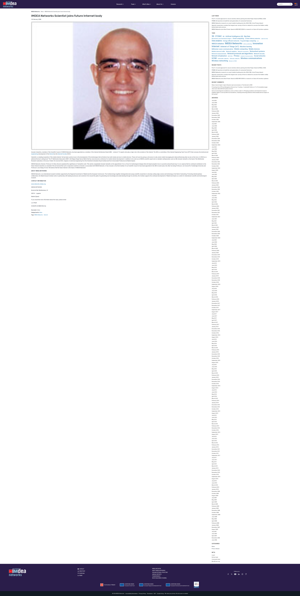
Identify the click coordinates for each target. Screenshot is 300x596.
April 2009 (214, 502)
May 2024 (214, 151)
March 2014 (215, 398)
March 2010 (215, 485)
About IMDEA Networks (158, 570)
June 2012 (214, 438)
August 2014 (215, 387)
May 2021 (214, 221)
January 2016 (215, 352)
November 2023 (216, 164)
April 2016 (214, 345)
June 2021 (214, 218)
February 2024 (215, 157)
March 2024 (215, 155)
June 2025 (214, 126)
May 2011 (214, 461)
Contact (81, 569)
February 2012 (215, 445)
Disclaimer (150, 593)
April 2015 (214, 371)
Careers (173, 4)
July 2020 (214, 240)
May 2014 (214, 394)
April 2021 (214, 223)
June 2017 (214, 316)
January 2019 (215, 276)
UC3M (214, 58)
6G (223, 36)
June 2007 (214, 533)
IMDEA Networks (38, 214)
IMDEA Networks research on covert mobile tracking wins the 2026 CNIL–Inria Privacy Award (237, 23)
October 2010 (215, 474)
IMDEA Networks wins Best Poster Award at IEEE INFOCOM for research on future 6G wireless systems (240, 29)
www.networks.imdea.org (38, 184)
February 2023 (215, 183)
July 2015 (214, 364)
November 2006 (216, 537)
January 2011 (215, 468)
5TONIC (218, 36)
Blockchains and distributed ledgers (222, 38)
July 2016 (214, 339)
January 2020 (215, 252)
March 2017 (215, 322)
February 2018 (215, 299)
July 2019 (214, 263)
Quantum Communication (246, 56)
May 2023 (214, 176)
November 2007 (216, 527)
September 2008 (216, 514)
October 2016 (215, 333)
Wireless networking (220, 61)
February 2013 (215, 426)
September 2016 (216, 335)
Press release (215, 548)
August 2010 (215, 478)
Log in (213, 555)
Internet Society (62, 154)
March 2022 (215, 204)
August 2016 (215, 337)
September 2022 (216, 193)
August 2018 (215, 286)
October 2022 (215, 191)
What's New (146, 4)
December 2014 (216, 379)
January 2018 (215, 301)
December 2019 (216, 254)
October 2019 (215, 259)
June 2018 (214, 290)
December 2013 (216, 404)
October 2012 (215, 430)
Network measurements (219, 53)
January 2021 (215, 229)
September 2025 (216, 121)
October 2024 (215, 142)
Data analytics (217, 41)
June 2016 (214, 341)
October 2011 (215, 453)
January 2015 (215, 377)
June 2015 (214, 366)
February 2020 (215, 250)
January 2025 (215, 136)
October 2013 (215, 409)
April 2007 (214, 535)
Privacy (236, 56)
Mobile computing (241, 49)
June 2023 (214, 174)
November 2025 (216, 117)
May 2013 (214, 419)
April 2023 (214, 178)
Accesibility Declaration (132, 593)
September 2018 (216, 284)
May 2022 (214, 199)
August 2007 (215, 529)
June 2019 (214, 265)
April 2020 (214, 246)
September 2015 (216, 360)
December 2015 (216, 354)
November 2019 (216, 257)
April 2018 (214, 295)
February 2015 (215, 375)
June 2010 (214, 483)
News (42, 11)
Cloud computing (238, 38)
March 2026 (215, 109)
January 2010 (215, 489)
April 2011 (214, 464)
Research (120, 4)
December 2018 (216, 278)
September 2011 (216, 455)
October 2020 (215, 235)
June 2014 (214, 392)
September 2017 (216, 309)
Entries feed (215, 557)
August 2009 (215, 495)
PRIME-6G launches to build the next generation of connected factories (232, 21)
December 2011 (216, 449)
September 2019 (216, 261)
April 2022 (214, 202)
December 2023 (216, 161)
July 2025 (214, 123)
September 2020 (216, 237)
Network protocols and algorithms (240, 53)
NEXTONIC (230, 56)
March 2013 (215, 423)
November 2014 (216, 381)
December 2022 (216, 187)
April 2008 (214, 521)
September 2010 (216, 476)
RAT (155, 593)
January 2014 (215, 402)
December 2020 (216, 231)
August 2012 (215, 434)
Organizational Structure (160, 572)
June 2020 (214, 242)
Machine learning (246, 46)
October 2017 (215, 307)
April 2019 (214, 269)
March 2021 (215, 225)
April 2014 (214, 396)
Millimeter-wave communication (222, 49)
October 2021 (215, 214)
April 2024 (214, 153)
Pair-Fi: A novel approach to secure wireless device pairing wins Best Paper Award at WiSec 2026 (239, 18)
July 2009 (214, 497)
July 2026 (214, 100)
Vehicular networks (235, 58)
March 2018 (215, 297)
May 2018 (214, 292)
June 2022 (214, 197)
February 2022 (215, 206)
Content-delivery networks (252, 38)
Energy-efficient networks (231, 41)
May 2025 (214, 128)
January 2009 (215, 508)
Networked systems (257, 51)
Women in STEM (233, 61)
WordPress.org (216, 561)
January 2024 (215, 159)
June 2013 (214, 417)
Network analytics (231, 51)
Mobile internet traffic (218, 51)
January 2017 (215, 326)
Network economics (243, 51)
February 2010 (215, 487)
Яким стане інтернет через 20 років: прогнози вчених (226, 85)
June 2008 (214, 516)
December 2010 (216, 470)
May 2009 (214, 499)
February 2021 (215, 227)
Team (133, 4)
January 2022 (215, 208)
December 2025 (216, 115)
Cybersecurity (264, 38)
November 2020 (216, 233)
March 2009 (215, 504)
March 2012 (215, 442)
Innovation (258, 43)
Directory (82, 571)
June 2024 (214, 149)
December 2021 (216, 210)
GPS (258, 41)
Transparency (156, 576)
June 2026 (214, 102)
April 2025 (214, 130)
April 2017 (214, 320)
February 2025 (215, 134)
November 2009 (216, 491)
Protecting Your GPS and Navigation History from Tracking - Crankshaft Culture (232, 87)
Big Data (247, 36)
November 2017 (216, 305)
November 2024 (216, 140)
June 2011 (214, 459)
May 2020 (214, 244)
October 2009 (215, 493)
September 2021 (216, 216)
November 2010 (216, 472)
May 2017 (214, 318)
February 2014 (215, 400)
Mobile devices (254, 49)
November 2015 (216, 356)
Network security (259, 53)
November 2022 (216, 189)
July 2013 (214, 415)
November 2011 (216, 451)
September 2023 (216, 168)
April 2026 (214, 107)
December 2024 (216, 138)
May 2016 (214, 343)
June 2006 (214, 540)
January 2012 (215, 447)
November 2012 (216, 428)
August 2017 (215, 311)
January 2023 (215, 185)
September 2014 (216, 385)
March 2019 (215, 271)
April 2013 (214, 421)
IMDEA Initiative (218, 44)
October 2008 (215, 512)
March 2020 (215, 248)
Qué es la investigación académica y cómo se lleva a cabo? (227, 90)
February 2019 (215, 273)
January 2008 (215, 525)
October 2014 (215, 383)
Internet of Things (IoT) (229, 46)
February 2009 (215, 506)
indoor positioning (247, 43)
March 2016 (215, 347)
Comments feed (216, 559)
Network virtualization (219, 56)
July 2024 (214, 147)
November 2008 (216, 510)
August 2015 (215, 362)
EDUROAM (81, 573)
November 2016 (216, 330)
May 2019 (214, 267)
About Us (160, 4)
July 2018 (214, 288)
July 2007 (214, 531)
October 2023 (215, 166)
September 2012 (216, 432)
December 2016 (216, 328)
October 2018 (215, 282)
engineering (34, 154)
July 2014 (214, 390)
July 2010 (214, 480)
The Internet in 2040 (247, 85)
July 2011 (214, 457)
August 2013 (215, 413)
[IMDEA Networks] (9, 4)
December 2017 (216, 303)
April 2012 (214, 440)
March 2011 (215, 466)
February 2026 (215, 111)
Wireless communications (251, 58)
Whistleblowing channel (159, 578)
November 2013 (216, 407)
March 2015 (215, 373)
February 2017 (215, 324)
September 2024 (216, 145)
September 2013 (216, 411)
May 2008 (214, 518)
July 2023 (214, 172)
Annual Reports (156, 574)
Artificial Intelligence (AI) (234, 36)
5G (213, 36)
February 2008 (215, 523)
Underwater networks (223, 58)
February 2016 (215, 349)
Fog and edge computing (248, 41)
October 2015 (215, 358)
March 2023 (215, 180)
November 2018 (216, 280)
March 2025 (215, 132)
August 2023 (215, 170)
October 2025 (215, 119)
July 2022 (214, 195)
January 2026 (215, 113)
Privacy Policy (142, 593)
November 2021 (216, 212)
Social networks (259, 56)
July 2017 (214, 314)
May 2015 (214, 368)
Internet (51, 154)
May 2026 (214, 104)
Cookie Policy (160, 593)
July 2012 (214, 436)
